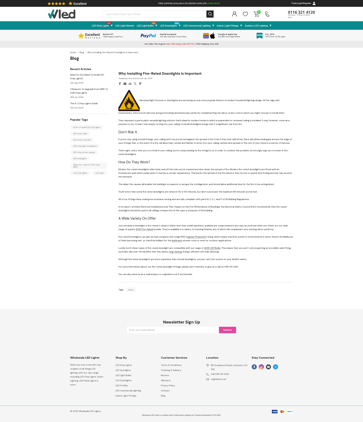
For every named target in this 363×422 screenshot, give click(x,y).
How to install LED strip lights (86, 127)
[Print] (130, 83)
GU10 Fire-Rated (144, 229)
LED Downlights (168, 25)
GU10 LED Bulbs (212, 248)
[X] (135, 83)
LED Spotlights (123, 370)
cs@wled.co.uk (218, 379)
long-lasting (175, 251)
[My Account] (234, 14)
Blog (163, 395)
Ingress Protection (196, 236)
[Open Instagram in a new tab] (261, 367)
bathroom (177, 240)
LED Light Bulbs (145, 25)
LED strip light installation (85, 146)
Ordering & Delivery (171, 370)
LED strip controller (82, 139)
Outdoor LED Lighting (256, 25)
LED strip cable (80, 133)
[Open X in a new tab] (275, 367)
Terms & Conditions (171, 365)
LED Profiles (122, 385)
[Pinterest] (140, 83)
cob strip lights (80, 173)
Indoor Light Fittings (228, 25)
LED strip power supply (84, 152)
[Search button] (210, 14)
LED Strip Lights (100, 25)
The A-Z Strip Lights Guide (84, 103)
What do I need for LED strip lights (86, 165)
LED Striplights (80, 158)
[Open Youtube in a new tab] (268, 367)
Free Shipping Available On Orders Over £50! (189, 3)
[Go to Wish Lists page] (245, 14)
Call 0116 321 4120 (220, 374)
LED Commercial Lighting (197, 25)
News (131, 289)
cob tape (99, 173)
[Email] (125, 83)
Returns (165, 375)
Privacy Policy (168, 385)
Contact (165, 390)
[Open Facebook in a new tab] (254, 367)
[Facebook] (119, 83)
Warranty (166, 380)
